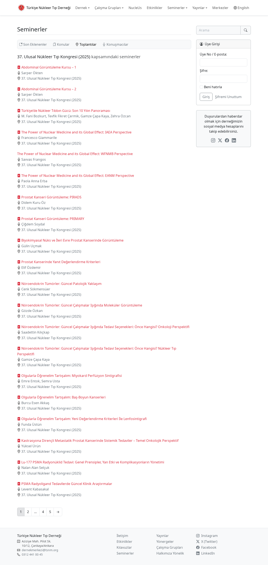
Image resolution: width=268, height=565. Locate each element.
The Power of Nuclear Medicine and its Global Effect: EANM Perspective (77, 175)
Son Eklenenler (35, 44)
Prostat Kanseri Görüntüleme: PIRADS (51, 197)
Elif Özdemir (31, 267)
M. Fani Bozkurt (33, 116)
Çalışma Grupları (169, 547)
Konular (63, 44)
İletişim (122, 535)
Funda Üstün (31, 424)
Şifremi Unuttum (228, 96)
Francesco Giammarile (39, 137)
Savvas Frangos (33, 159)
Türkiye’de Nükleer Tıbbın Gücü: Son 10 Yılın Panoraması (65, 110)
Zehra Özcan (121, 116)
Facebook (208, 547)
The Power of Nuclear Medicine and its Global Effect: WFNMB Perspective (75, 153)
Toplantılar (88, 44)
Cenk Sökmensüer (35, 289)
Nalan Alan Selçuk (35, 467)
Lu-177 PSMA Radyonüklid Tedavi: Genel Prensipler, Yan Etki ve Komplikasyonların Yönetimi (92, 462)
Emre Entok (30, 381)
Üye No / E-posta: (213, 54)
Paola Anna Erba (34, 181)
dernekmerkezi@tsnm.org (40, 550)
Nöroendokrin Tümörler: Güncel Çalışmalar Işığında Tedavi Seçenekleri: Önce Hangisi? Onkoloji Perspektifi (105, 327)
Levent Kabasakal (35, 489)
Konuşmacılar (117, 44)
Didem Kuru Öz (33, 202)
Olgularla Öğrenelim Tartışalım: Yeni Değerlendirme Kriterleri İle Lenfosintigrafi (84, 418)
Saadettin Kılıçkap (35, 332)
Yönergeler (165, 541)
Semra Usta (50, 381)
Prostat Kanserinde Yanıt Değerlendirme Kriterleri (60, 262)
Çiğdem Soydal (33, 224)
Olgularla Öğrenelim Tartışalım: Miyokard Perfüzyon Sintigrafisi (71, 375)
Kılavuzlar (124, 547)
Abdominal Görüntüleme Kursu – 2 (48, 89)
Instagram (209, 535)
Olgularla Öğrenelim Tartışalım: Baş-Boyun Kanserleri (63, 397)
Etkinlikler (124, 541)
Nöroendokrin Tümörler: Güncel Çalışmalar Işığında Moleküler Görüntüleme (81, 305)
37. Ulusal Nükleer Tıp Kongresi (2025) (51, 78)
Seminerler (125, 553)
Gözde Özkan (32, 310)
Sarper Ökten (32, 73)
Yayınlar (162, 535)
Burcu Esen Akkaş (35, 403)
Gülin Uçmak (31, 246)
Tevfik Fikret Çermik (63, 116)
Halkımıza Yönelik (170, 553)
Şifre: (204, 70)
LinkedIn (207, 553)
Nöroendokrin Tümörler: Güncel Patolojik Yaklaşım (61, 283)
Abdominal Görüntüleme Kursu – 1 (48, 67)
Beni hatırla (212, 87)
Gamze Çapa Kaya (95, 116)
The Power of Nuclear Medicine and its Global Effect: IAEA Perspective (76, 132)
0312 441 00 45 (32, 554)
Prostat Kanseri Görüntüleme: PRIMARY (52, 218)
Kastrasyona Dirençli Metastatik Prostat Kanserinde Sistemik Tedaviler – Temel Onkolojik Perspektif (100, 440)
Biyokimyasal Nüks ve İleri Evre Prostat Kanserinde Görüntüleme (72, 240)
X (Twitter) (208, 541)
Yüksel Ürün (31, 446)
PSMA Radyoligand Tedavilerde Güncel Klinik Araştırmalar (66, 483)
